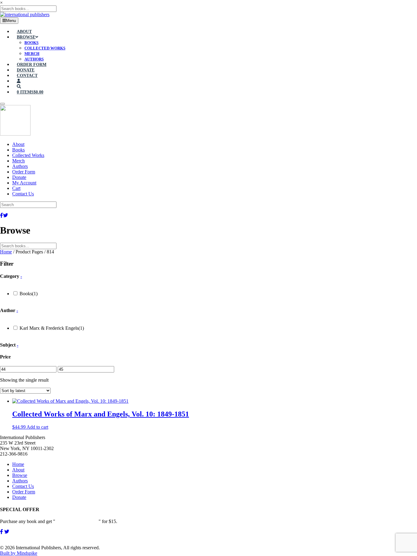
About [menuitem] (18, 144)
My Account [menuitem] (24, 182)
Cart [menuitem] (16, 188)
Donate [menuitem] (19, 177)
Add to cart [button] (37, 427)
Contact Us (23, 486)
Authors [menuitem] (20, 166)
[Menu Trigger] (2, 104)
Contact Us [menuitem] (23, 193)
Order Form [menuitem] (23, 171)
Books (29, 293)
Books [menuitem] (18, 149)
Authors (20, 480)
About (18, 469)
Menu (11, 20)
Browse (19, 475)
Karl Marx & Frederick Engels (52, 328)
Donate (19, 497)
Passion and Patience (77, 521)
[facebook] (1, 531)
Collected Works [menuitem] (28, 155)
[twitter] (6, 531)
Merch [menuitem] (18, 160)
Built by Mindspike (18, 553)
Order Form (23, 491)
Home (6, 251)
